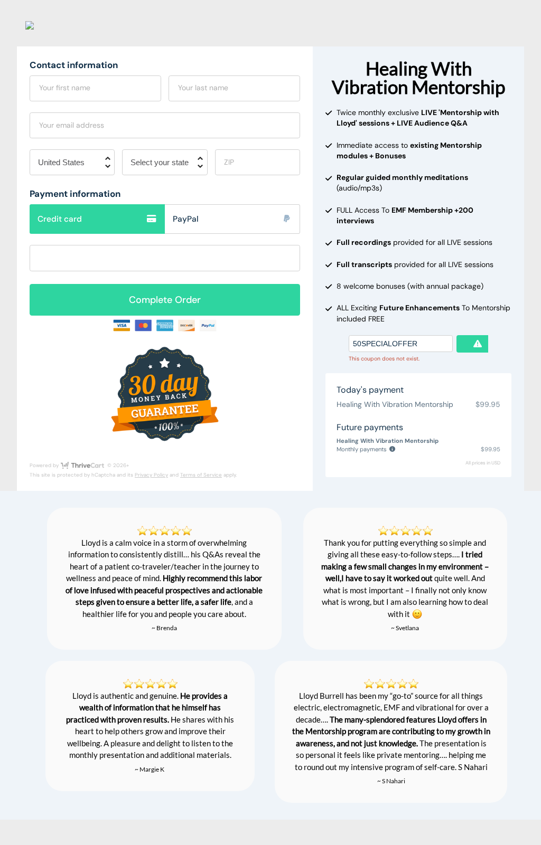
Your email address (71, 125)
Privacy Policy (151, 474)
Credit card (60, 219)
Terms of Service (201, 474)
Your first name (64, 87)
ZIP (229, 162)
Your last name (203, 87)
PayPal (186, 219)
